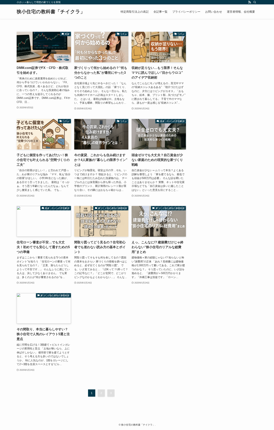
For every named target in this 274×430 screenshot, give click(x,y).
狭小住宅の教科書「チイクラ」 (51, 11)
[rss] (249, 2)
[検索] (254, 2)
